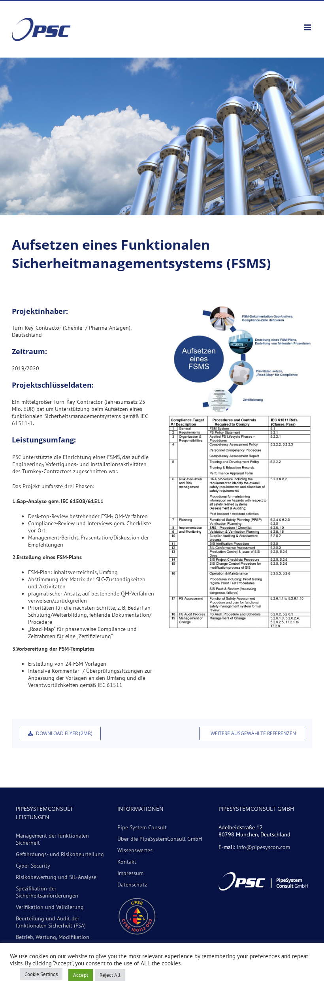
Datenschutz (132, 884)
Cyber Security (33, 865)
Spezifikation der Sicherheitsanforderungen (47, 892)
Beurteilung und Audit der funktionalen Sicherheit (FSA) (51, 922)
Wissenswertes (135, 850)
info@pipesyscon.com (263, 847)
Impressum (130, 873)
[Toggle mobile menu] (308, 27)
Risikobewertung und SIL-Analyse (56, 877)
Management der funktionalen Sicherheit (52, 839)
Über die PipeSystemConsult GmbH (159, 838)
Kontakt (126, 861)
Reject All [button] (110, 975)
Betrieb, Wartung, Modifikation (52, 937)
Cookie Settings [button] (41, 974)
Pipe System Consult (142, 827)
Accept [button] (80, 975)
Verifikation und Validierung (50, 907)
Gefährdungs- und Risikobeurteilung (60, 854)
